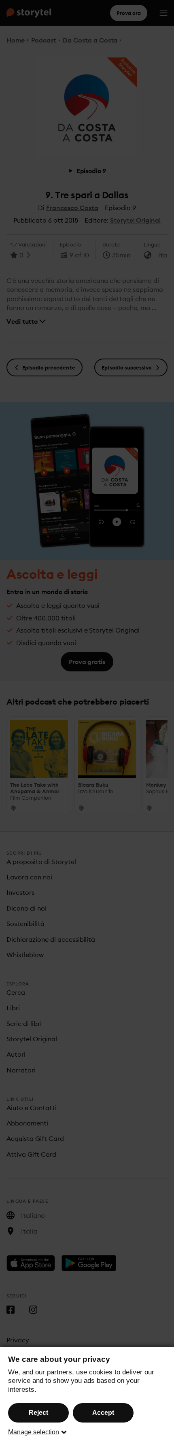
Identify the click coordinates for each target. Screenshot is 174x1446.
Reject (38, 1412)
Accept (103, 1412)
